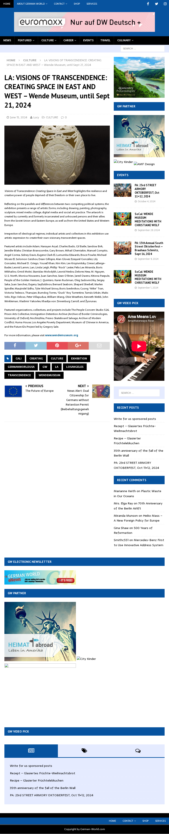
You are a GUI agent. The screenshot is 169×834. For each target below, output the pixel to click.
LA (56, 367)
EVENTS (88, 40)
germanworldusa (21, 367)
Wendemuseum (49, 375)
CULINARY (124, 40)
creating (36, 358)
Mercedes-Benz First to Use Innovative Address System (139, 542)
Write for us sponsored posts (135, 418)
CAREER (68, 40)
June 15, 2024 (18, 117)
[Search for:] (143, 48)
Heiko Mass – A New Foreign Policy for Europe (138, 518)
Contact (59, 4)
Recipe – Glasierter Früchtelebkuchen (127, 441)
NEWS (7, 40)
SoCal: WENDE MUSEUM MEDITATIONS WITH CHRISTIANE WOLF (148, 219)
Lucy (36, 117)
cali (19, 358)
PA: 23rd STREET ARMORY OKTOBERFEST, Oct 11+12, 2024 (147, 190)
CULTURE (47, 40)
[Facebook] (148, 4)
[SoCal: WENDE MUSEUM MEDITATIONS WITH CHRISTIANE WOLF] (122, 219)
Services (91, 4)
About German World (31, 4)
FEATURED (25, 40)
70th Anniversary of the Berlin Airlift (138, 506)
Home (6, 4)
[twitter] (156, 4)
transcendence (19, 375)
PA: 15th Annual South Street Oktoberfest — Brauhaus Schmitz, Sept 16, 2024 (149, 248)
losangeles (74, 367)
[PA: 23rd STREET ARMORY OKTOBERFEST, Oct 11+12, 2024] (122, 190)
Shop (77, 4)
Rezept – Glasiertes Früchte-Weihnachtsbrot (135, 428)
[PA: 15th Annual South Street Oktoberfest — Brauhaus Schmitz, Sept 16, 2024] (122, 248)
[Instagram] (165, 4)
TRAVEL (105, 40)
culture (57, 358)
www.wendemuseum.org (61, 335)
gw (44, 367)
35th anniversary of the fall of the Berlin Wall (42, 787)
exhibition (79, 358)
